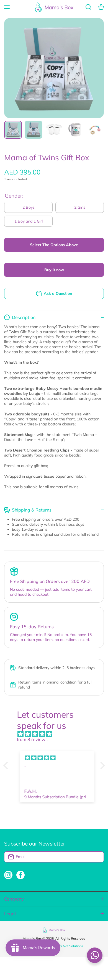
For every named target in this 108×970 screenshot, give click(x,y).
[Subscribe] (97, 856)
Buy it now (54, 269)
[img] (57, 734)
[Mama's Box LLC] (54, 7)
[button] (101, 7)
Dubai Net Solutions (68, 946)
